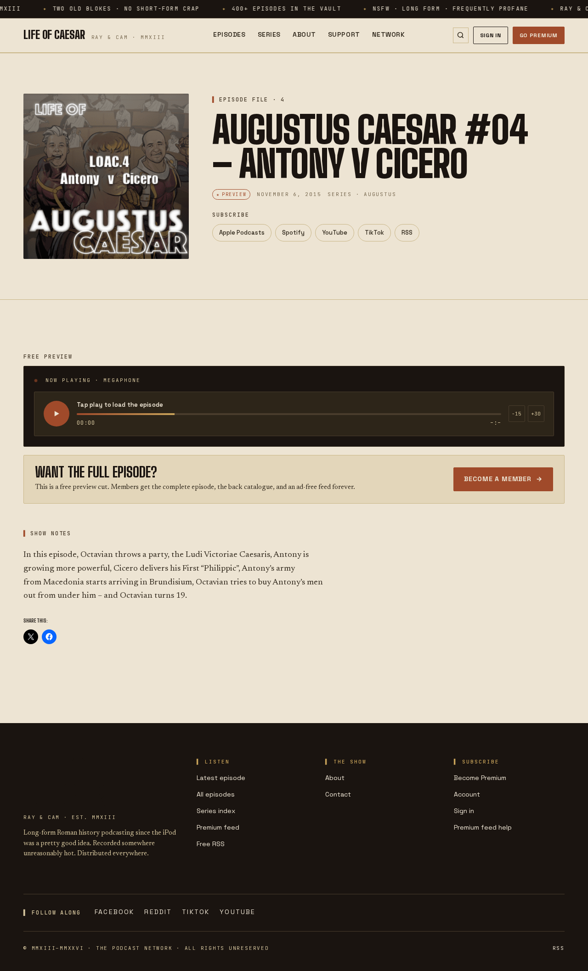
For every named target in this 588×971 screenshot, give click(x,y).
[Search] (461, 35)
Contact (338, 794)
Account (467, 794)
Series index (216, 811)
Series (269, 34)
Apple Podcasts (242, 232)
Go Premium (539, 35)
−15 (516, 413)
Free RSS (211, 844)
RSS (407, 232)
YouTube (334, 232)
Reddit (158, 912)
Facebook (114, 912)
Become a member (503, 479)
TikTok (374, 232)
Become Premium (480, 778)
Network (388, 34)
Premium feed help (483, 827)
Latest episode (221, 778)
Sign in (464, 811)
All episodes (216, 794)
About (304, 34)
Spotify (293, 232)
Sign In (490, 35)
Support (344, 34)
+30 (536, 413)
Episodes (229, 34)
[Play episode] (56, 414)
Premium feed (218, 827)
